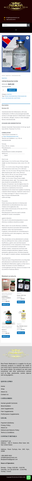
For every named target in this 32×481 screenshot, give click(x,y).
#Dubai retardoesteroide (11, 96)
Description (5, 105)
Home (3, 75)
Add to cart (12, 90)
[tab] (16, 105)
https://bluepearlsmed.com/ (10, 136)
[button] (16, 29)
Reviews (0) (5, 108)
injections (8, 75)
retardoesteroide (9, 98)
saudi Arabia (17, 98)
